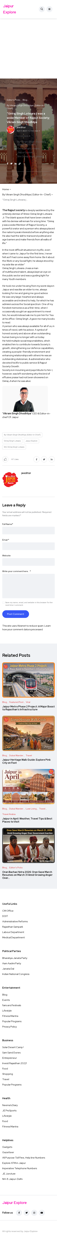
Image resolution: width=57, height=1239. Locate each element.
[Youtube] (42, 1213)
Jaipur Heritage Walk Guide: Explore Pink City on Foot (26, 761)
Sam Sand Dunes (11, 1052)
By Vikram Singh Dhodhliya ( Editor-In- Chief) (26, 194)
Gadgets (7, 1147)
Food (5, 1068)
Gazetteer (8, 1152)
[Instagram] (34, 1213)
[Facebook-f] (19, 1213)
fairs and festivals (11, 1005)
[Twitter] (27, 1213)
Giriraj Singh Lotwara (28, 148)
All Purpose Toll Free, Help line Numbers (23, 1157)
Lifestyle (7, 1010)
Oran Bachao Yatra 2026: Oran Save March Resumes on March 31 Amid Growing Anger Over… (27, 875)
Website (6, 555)
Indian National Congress (15, 974)
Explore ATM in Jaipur (14, 1163)
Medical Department (13, 937)
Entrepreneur (9, 1058)
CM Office (8, 910)
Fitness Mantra (10, 1016)
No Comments (23, 136)
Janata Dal (8, 968)
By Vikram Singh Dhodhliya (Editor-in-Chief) (31, 143)
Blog (4, 994)
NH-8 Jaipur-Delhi (12, 1179)
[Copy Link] (20, 163)
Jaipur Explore (9, 9)
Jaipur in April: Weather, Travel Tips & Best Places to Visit (27, 820)
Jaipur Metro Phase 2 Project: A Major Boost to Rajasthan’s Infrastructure (28, 708)
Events (6, 1000)
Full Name (7, 524)
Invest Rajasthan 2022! (14, 1063)
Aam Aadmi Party (11, 963)
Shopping (7, 1074)
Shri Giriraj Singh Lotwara (30, 156)
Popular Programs (11, 1021)
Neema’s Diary (10, 1105)
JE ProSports (9, 1110)
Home (5, 189)
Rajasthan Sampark (12, 926)
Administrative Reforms (15, 921)
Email (5, 539)
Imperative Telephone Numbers (19, 1168)
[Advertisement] (28, 48)
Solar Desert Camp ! (13, 1047)
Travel (5, 1079)
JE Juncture (9, 1173)
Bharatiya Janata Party (14, 958)
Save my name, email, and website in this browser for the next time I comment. (29, 603)
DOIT (5, 916)
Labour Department (13, 932)
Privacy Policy (9, 1026)
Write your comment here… (16, 571)
